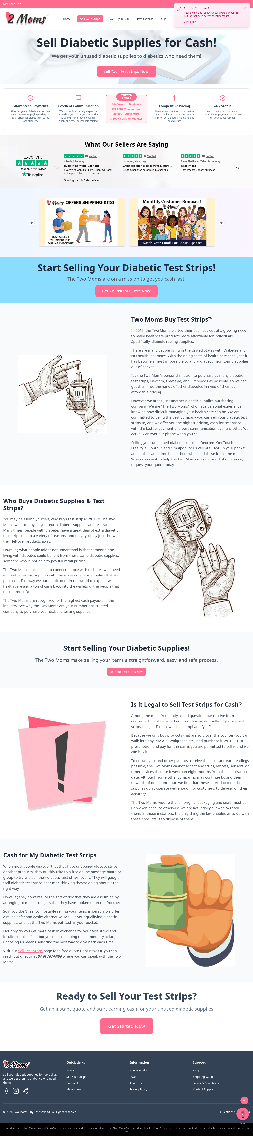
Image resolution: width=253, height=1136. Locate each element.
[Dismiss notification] (245, 7)
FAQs (163, 19)
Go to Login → (191, 21)
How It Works (144, 19)
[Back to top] (244, 1100)
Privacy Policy (138, 1089)
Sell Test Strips (30, 950)
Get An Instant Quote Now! (126, 291)
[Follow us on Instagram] (16, 1091)
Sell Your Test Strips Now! (127, 71)
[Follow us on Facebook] (6, 1091)
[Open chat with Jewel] (242, 1114)
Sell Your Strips (90, 19)
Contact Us (73, 1083)
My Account (12, 4)
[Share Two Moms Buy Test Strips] (25, 1091)
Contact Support (203, 1089)
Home (67, 19)
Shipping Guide (203, 1077)
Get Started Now (126, 1026)
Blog (196, 1070)
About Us (136, 1083)
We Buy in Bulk (119, 19)
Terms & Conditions (206, 1083)
